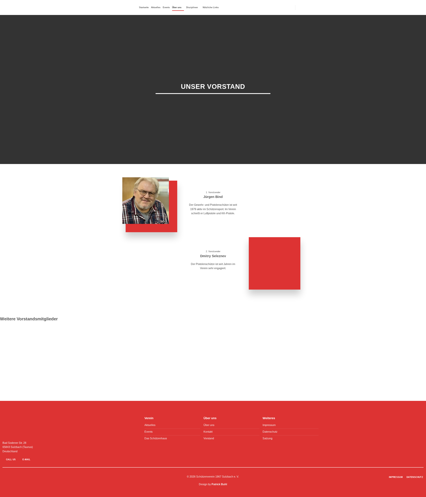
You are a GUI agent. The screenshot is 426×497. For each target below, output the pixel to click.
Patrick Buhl (219, 484)
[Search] (299, 7)
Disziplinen (192, 7)
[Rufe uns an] (73, 476)
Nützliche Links (211, 7)
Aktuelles (155, 7)
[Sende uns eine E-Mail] (69, 476)
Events (166, 7)
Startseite (144, 7)
